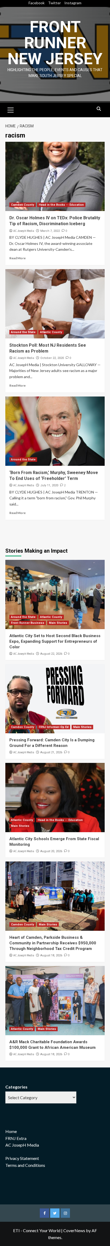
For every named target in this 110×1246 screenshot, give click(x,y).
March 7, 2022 (50, 231)
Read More (17, 258)
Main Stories (58, 623)
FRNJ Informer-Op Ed (54, 727)
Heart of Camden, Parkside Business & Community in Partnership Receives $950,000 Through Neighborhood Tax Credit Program (52, 943)
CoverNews (74, 1230)
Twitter (54, 3)
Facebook (37, 3)
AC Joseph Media (23, 231)
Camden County (22, 205)
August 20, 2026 (51, 851)
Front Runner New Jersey (55, 42)
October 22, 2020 (52, 358)
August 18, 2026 (51, 955)
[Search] (98, 109)
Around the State (23, 332)
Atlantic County (51, 332)
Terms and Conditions (25, 1165)
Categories (16, 1086)
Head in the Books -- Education (61, 205)
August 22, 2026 (51, 654)
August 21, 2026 (51, 752)
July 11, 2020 (49, 485)
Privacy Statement (22, 1158)
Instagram (72, 3)
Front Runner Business (27, 623)
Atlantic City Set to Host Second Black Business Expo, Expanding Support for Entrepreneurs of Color (54, 641)
